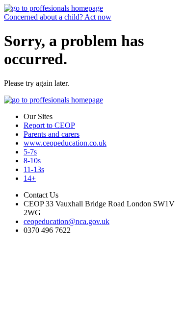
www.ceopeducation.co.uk (65, 143)
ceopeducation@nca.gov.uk (66, 221)
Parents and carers (51, 134)
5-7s (30, 152)
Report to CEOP (49, 125)
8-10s (32, 160)
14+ (30, 178)
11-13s (34, 169)
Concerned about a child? (57, 17)
